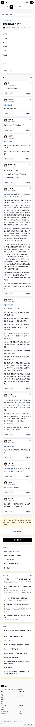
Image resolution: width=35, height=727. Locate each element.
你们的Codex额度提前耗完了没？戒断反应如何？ (16, 645)
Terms (7, 723)
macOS (20, 710)
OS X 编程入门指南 (9, 559)
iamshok (11, 446)
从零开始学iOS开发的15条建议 (12, 551)
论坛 (7, 14)
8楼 (5, 446)
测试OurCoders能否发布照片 (11, 649)
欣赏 (5, 70)
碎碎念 (2, 700)
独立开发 (3, 705)
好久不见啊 (7, 640)
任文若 (10, 105)
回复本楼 (28, 93)
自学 (11, 14)
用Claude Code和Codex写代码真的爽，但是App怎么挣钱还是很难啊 (17, 662)
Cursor (20, 698)
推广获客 (3, 710)
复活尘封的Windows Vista (11, 657)
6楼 (5, 305)
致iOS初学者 (7, 568)
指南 (2, 703)
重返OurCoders (8, 667)
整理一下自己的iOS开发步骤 (11, 564)
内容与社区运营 (4, 711)
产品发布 (3, 708)
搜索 (2, 701)
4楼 (5, 194)
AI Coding (21, 691)
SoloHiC (10, 141)
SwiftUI (20, 713)
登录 (27, 2)
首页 (3, 14)
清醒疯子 (10, 194)
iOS (19, 708)
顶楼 (25, 724)
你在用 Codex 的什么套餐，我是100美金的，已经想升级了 (17, 631)
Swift (20, 711)
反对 (11, 70)
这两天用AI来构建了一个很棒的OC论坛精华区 (15, 653)
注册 (32, 2)
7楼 (5, 469)
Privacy (3, 723)
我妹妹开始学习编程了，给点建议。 (13, 555)
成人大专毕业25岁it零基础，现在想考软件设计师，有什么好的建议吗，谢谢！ (17, 672)
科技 (31, 575)
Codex (20, 694)
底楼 (29, 724)
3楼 (5, 141)
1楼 (5, 105)
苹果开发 (21, 705)
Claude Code (22, 696)
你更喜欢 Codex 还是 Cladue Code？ (13, 636)
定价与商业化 (4, 713)
